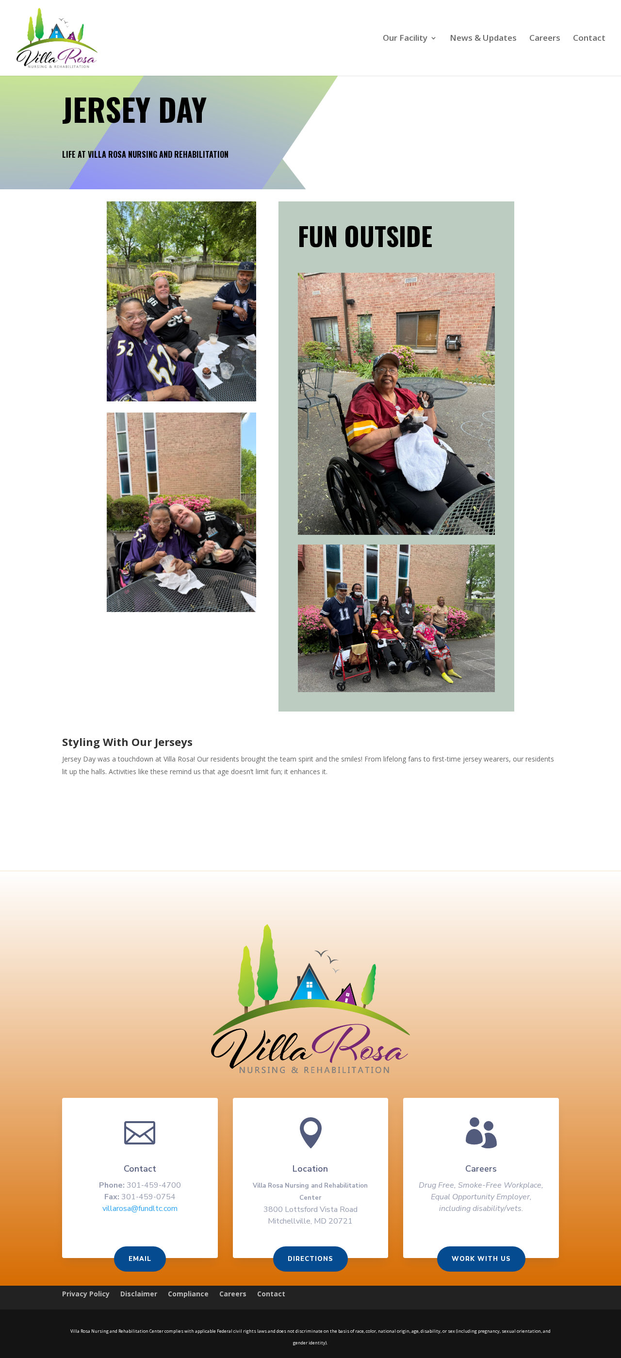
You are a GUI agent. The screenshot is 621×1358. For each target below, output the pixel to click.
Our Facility (405, 38)
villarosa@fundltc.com (140, 1208)
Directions (310, 1259)
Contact (589, 38)
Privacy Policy (86, 1294)
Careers (544, 38)
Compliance (188, 1294)
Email (140, 1259)
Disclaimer (138, 1294)
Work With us (481, 1259)
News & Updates (483, 38)
